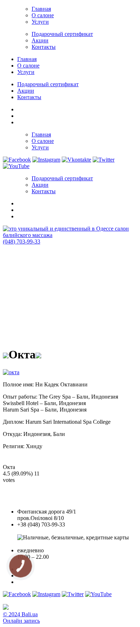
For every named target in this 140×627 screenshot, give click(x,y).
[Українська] (20, 108)
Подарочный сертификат (62, 34)
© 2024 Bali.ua (20, 614)
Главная (41, 9)
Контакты (44, 47)
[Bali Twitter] (104, 160)
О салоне (43, 15)
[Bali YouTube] (16, 166)
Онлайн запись (21, 621)
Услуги (40, 22)
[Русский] (20, 121)
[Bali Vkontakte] (76, 160)
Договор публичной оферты (52, 544)
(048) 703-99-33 (21, 241)
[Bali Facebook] (17, 160)
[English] (20, 115)
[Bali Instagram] (46, 160)
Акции (40, 40)
